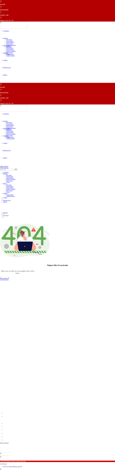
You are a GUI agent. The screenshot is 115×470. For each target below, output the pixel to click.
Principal (5, 212)
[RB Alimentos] (4, 166)
